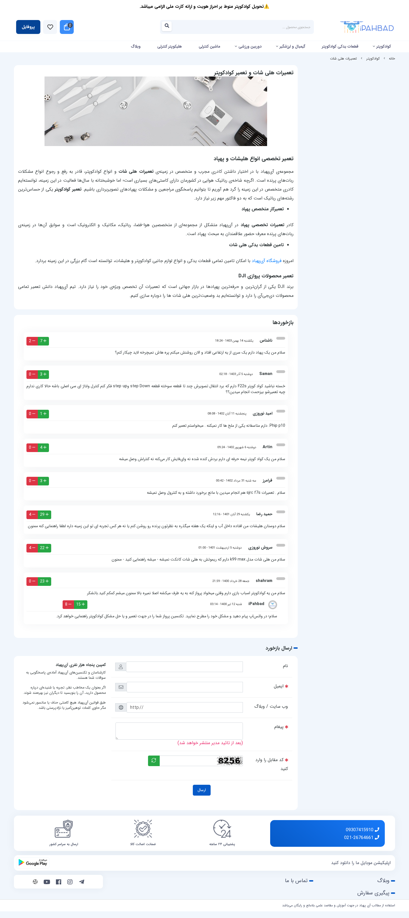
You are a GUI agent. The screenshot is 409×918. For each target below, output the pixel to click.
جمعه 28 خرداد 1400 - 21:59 (230, 581)
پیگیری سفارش (373, 893)
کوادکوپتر (383, 46)
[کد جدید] (154, 761)
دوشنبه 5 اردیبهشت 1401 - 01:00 (220, 547)
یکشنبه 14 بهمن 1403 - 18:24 (234, 340)
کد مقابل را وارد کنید (271, 764)
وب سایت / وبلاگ (271, 706)
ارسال (202, 790)
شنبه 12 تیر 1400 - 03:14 (226, 604)
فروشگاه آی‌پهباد (267, 260)
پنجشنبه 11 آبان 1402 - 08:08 (227, 413)
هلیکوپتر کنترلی (169, 46)
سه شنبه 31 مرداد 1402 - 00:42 (236, 480)
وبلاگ (136, 46)
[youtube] (47, 882)
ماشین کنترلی (209, 46)
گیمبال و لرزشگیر (292, 46)
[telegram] (82, 882)
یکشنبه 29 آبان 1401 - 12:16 (231, 514)
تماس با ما (296, 881)
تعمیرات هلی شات (343, 58)
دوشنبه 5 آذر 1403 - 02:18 (236, 374)
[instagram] (70, 882)
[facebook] (58, 882)
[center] (168, 27)
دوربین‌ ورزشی (250, 46)
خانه (392, 58)
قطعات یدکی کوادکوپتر (340, 46)
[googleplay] (33, 862)
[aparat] (35, 882)
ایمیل (279, 686)
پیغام (279, 726)
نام (285, 665)
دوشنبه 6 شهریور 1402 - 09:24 (236, 447)
